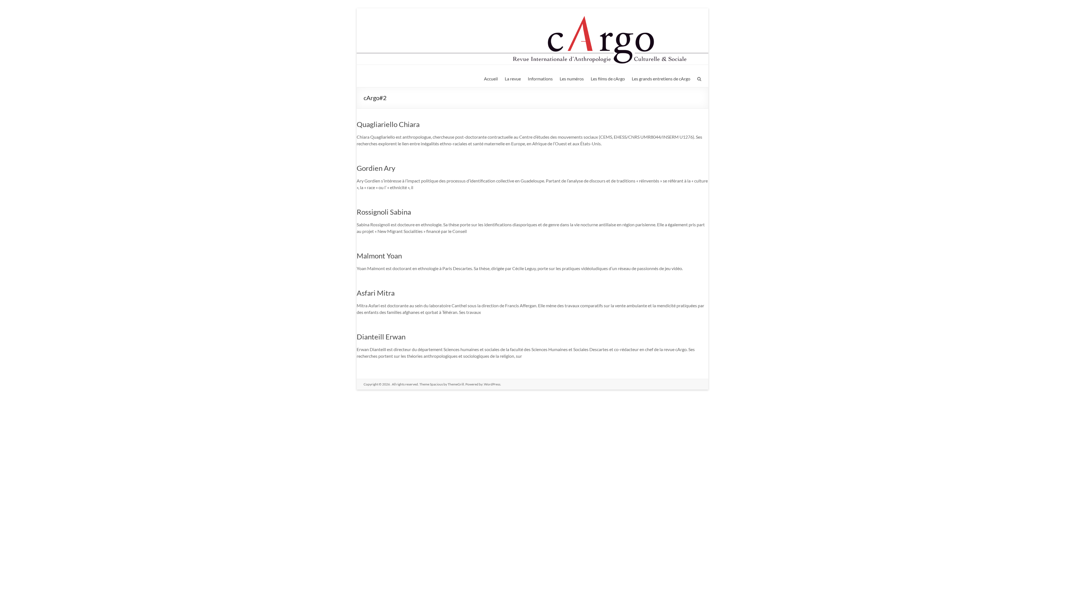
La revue (513, 78)
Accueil (491, 78)
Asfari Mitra (376, 292)
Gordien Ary (376, 168)
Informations (540, 78)
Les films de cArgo (608, 78)
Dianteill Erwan (381, 336)
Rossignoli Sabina (384, 211)
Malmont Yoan (379, 255)
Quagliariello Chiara (388, 124)
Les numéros (572, 78)
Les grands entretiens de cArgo (661, 78)
